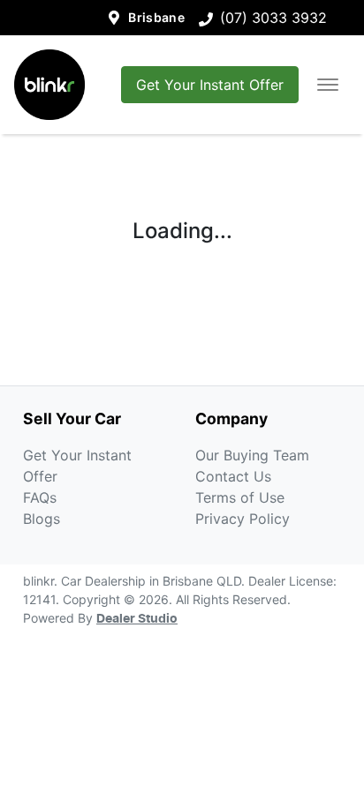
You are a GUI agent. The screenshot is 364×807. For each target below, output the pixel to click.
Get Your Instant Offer (210, 84)
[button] (328, 84)
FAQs (40, 497)
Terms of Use (239, 497)
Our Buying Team (252, 455)
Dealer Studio (137, 619)
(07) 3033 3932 (273, 17)
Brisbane (156, 17)
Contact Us (233, 476)
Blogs (41, 518)
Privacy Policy (242, 518)
